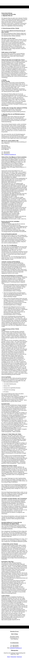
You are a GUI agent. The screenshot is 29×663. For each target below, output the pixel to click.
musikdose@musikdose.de (10, 154)
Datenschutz (13, 656)
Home (8, 656)
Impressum (19, 656)
